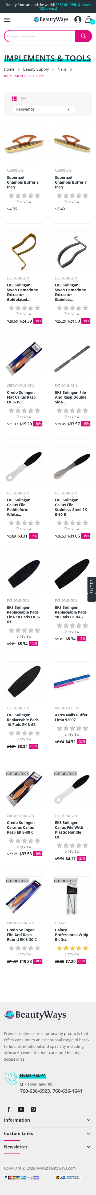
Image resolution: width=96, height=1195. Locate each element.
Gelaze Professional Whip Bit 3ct (71, 935)
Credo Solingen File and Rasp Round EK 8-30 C (22, 935)
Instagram (33, 1109)
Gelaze (61, 923)
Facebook (9, 1109)
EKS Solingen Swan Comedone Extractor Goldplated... (22, 292)
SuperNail (15, 170)
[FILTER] (91, 597)
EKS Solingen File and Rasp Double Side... (70, 397)
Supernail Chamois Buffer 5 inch (23, 182)
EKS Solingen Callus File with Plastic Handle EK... (69, 829)
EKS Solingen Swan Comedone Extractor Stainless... (70, 292)
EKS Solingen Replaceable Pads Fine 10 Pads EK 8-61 (23, 614)
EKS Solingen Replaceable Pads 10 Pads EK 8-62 (71, 612)
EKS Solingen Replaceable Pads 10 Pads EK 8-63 (23, 720)
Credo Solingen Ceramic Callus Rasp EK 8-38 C (21, 827)
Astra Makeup (67, 708)
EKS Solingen (18, 278)
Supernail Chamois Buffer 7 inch (71, 182)
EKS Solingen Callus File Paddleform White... (18, 507)
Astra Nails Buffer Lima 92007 (71, 717)
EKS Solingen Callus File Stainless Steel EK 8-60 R (71, 507)
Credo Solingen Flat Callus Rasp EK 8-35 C (21, 397)
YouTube (21, 1109)
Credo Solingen (20, 385)
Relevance (44, 109)
